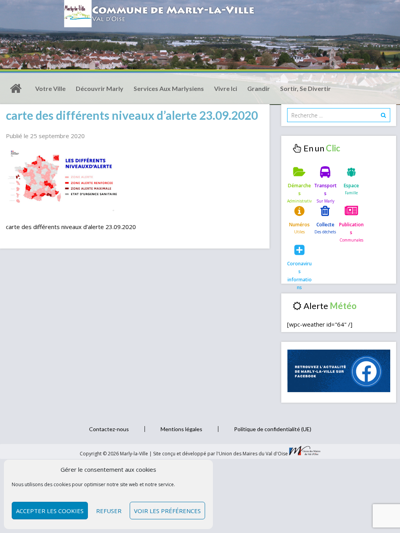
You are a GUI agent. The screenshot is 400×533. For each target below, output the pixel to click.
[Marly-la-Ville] (15, 88)
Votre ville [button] (50, 88)
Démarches (299, 189)
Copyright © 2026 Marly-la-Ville (114, 453)
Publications (351, 228)
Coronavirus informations (299, 270)
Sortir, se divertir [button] (305, 88)
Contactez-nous (109, 429)
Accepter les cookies (50, 511)
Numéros (299, 224)
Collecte (325, 224)
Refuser (108, 511)
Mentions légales (181, 429)
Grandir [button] (258, 88)
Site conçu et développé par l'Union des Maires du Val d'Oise (220, 453)
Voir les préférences (167, 511)
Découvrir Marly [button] (99, 88)
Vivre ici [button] (225, 88)
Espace (351, 185)
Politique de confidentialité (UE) (272, 429)
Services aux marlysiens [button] (169, 88)
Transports (325, 189)
